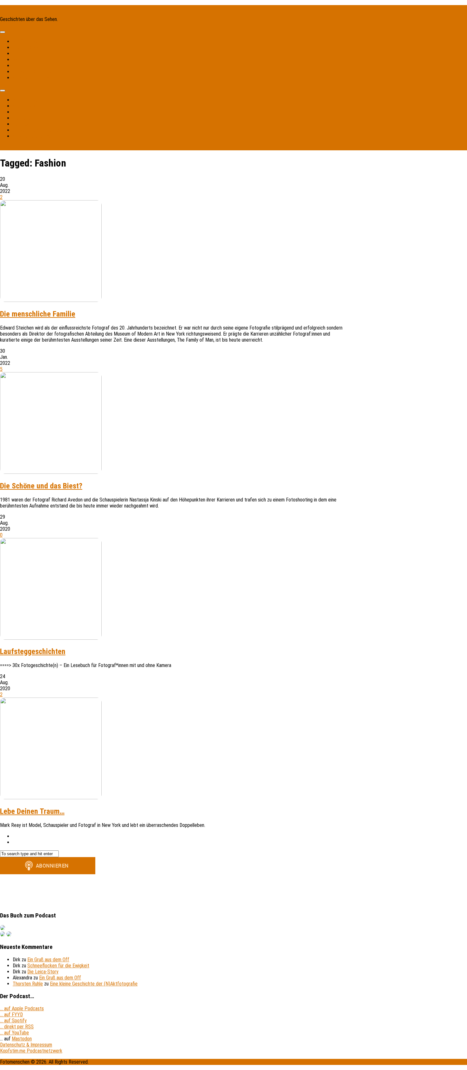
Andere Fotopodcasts (35, 78)
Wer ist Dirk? (25, 47)
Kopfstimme (25, 41)
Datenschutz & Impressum (26, 1045)
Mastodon (23, 60)
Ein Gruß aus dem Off (48, 960)
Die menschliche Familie (37, 314)
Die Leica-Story (42, 972)
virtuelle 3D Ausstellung (36, 72)
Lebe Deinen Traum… (32, 811)
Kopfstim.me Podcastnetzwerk (31, 1051)
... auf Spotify (13, 1021)
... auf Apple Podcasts (22, 1008)
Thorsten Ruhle (28, 984)
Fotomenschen (15, 8)
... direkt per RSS (17, 1027)
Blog (17, 54)
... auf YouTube (14, 1033)
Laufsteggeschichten (32, 651)
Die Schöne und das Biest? (41, 485)
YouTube (21, 66)
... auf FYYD (11, 1015)
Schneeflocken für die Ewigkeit (58, 966)
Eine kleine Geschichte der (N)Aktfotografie (94, 984)
